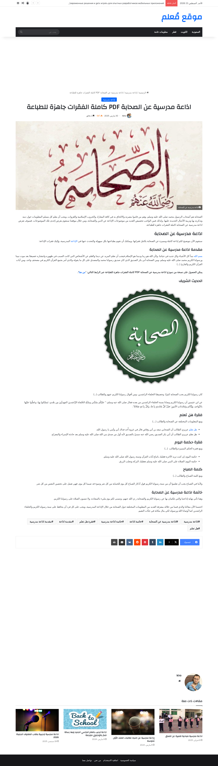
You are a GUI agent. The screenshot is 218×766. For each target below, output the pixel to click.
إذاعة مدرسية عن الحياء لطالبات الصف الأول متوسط (133, 739)
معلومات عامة (161, 32)
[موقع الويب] (179, 681)
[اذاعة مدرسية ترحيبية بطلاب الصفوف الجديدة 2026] (37, 720)
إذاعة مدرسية (131, 92)
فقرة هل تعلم (86, 521)
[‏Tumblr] (152, 542)
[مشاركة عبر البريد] (122, 542)
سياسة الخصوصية (128, 760)
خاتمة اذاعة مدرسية (111, 521)
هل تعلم (193, 429)
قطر (174, 32)
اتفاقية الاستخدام (110, 760)
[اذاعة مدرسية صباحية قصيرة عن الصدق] (180, 721)
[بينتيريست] (145, 542)
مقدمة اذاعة (65, 521)
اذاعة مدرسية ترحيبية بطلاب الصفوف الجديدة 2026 (37, 735)
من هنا (82, 272)
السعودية (196, 32)
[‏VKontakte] (129, 542)
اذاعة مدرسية (191, 521)
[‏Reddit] (137, 542)
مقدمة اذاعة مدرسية (41, 521)
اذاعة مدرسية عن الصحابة (162, 521)
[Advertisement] (109, 64)
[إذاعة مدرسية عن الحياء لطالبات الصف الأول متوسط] (132, 722)
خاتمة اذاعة (136, 521)
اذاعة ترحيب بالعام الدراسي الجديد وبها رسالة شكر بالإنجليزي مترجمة (85, 733)
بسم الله (198, 256)
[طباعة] (114, 542)
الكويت (184, 32)
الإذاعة (74, 241)
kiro (124, 116)
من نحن (97, 760)
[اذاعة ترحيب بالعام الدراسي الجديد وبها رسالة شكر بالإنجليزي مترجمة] (85, 719)
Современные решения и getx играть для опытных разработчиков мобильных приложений (116, 3)
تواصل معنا (87, 760)
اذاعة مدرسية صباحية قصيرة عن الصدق (183, 736)
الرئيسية (143, 92)
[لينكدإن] (160, 542)
